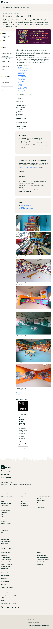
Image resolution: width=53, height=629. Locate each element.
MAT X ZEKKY (21, 81)
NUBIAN (20, 85)
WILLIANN (20, 92)
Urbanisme (4, 64)
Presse (3, 40)
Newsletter (4, 578)
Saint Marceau (24, 505)
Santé (2, 519)
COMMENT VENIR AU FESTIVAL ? (7, 36)
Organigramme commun (43, 559)
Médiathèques (4, 568)
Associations (4, 512)
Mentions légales (32, 619)
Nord (3, 93)
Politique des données (33, 622)
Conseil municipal (41, 555)
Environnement (5, 66)
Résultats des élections (43, 557)
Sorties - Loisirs (6, 51)
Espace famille (5, 575)
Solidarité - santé (6, 61)
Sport (2, 532)
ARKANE (20, 67)
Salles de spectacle (5, 566)
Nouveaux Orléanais (6, 537)
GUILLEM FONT (22, 76)
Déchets (3, 528)
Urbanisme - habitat (6, 541)
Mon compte (5, 572)
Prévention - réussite (6, 523)
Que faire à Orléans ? (6, 552)
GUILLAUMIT (21, 75)
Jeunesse (3, 508)
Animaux (3, 525)
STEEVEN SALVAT (22, 88)
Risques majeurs (5, 539)
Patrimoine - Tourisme (6, 564)
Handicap (3, 521)
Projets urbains (41, 507)
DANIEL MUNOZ (22, 72)
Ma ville (39, 552)
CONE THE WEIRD (22, 70)
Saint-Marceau (5, 82)
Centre (3, 85)
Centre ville (23, 503)
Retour (19, 394)
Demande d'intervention (7, 499)
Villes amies (40, 564)
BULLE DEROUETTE (23, 69)
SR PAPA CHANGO (22, 87)
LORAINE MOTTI (22, 78)
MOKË (19, 82)
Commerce (4, 72)
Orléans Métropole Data (7, 587)
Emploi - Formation (6, 58)
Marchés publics (5, 543)
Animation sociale (5, 510)
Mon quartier (23, 493)
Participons (3, 600)
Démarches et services (6, 493)
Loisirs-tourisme (5, 534)
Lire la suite (24, 448)
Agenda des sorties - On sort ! (8, 603)
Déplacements (4, 530)
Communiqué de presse (26, 205)
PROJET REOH (21, 90)
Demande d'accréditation (27, 208)
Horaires (4, 33)
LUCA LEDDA (21, 79)
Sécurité (39, 505)
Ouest (3, 87)
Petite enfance (4, 505)
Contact (4, 584)
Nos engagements (41, 493)
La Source (4, 80)
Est (2, 90)
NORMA (20, 84)
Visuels (22, 207)
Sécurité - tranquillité (7, 53)
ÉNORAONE (21, 73)
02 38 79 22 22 (6, 474)
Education (4, 69)
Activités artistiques (6, 559)
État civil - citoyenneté (6, 496)
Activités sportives (5, 557)
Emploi (2, 501)
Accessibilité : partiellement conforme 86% (38, 625)
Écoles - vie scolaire (6, 503)
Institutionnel (5, 56)
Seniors (3, 514)
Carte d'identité (41, 562)
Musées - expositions (6, 562)
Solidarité (3, 516)
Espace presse (5, 581)
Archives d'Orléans (5, 593)
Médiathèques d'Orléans (7, 590)
